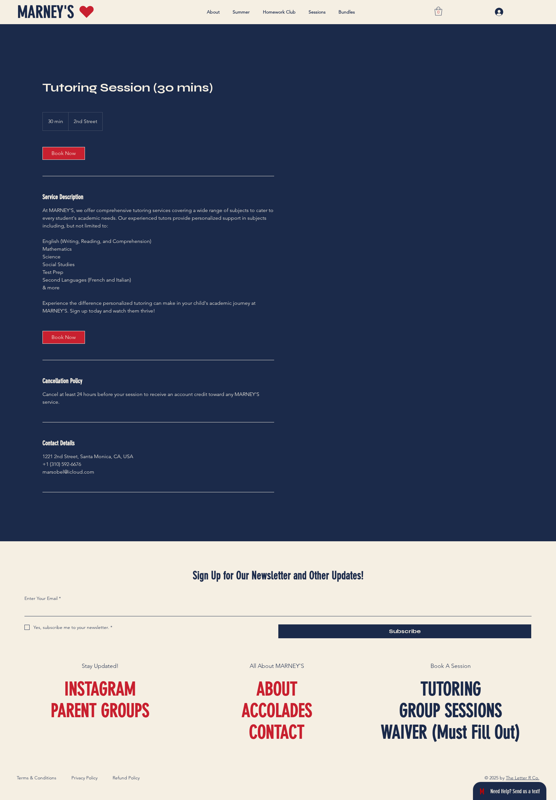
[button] (438, 11)
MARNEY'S (45, 12)
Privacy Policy (84, 778)
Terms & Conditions (36, 778)
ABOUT (276, 689)
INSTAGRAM (100, 689)
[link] (63, 153)
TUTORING (451, 689)
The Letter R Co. (522, 778)
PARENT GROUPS (100, 710)
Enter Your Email (42, 598)
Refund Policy (126, 778)
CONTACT (276, 732)
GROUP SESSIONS (450, 710)
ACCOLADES (277, 710)
